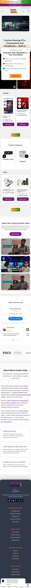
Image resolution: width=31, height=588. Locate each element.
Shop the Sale (15, 76)
